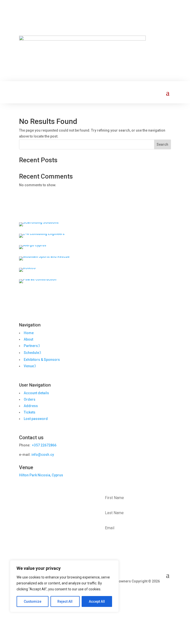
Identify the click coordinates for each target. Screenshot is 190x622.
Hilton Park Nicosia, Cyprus (41, 475)
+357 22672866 (43, 445)
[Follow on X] (147, 588)
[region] (64, 586)
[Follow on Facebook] (137, 588)
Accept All (97, 601)
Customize (32, 601)
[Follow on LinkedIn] (157, 588)
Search (162, 144)
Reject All (64, 601)
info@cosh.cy (42, 455)
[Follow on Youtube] (167, 588)
